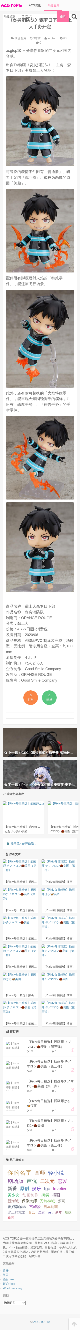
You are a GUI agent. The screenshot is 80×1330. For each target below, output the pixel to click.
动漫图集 (53, 5)
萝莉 (62, 1201)
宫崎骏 (35, 1207)
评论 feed (9, 1283)
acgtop (51, 38)
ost (50, 1212)
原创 (24, 1188)
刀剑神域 (47, 1201)
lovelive (60, 1188)
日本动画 (51, 1207)
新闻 (11, 1217)
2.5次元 (26, 16)
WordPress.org (12, 1288)
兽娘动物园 (17, 1207)
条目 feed (9, 1279)
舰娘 (68, 1212)
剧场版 (16, 1181)
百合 (31, 1212)
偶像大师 (29, 1201)
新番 (12, 1188)
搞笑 (45, 1195)
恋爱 (63, 1181)
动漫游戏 (9, 16)
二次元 (47, 1181)
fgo (47, 1188)
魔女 (41, 1212)
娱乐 (36, 1188)
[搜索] (74, 16)
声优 (31, 1181)
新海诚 (13, 1201)
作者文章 (14, 854)
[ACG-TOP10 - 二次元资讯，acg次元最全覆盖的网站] (11, 5)
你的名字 (20, 1172)
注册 (6, 1270)
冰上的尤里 (16, 1212)
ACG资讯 (34, 5)
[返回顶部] (74, 1324)
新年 (58, 1212)
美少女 (14, 1195)
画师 (39, 1173)
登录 (63, 16)
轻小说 (56, 1173)
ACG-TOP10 (41, 1322)
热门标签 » (16, 1159)
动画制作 (30, 1195)
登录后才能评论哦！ (24, 843)
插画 (56, 1195)
